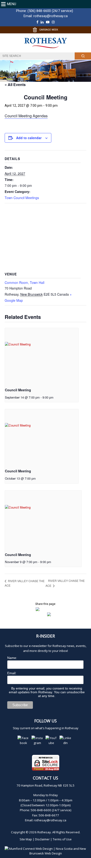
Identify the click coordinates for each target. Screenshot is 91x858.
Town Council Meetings (22, 197)
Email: (11, 673)
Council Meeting (18, 390)
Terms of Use (62, 839)
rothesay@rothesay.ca (50, 16)
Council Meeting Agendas (26, 115)
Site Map (26, 839)
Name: (12, 658)
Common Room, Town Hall (24, 282)
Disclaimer (42, 839)
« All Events (15, 84)
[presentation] (41, 356)
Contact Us (45, 778)
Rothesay (44, 832)
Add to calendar (29, 137)
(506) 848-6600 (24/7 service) (50, 11)
